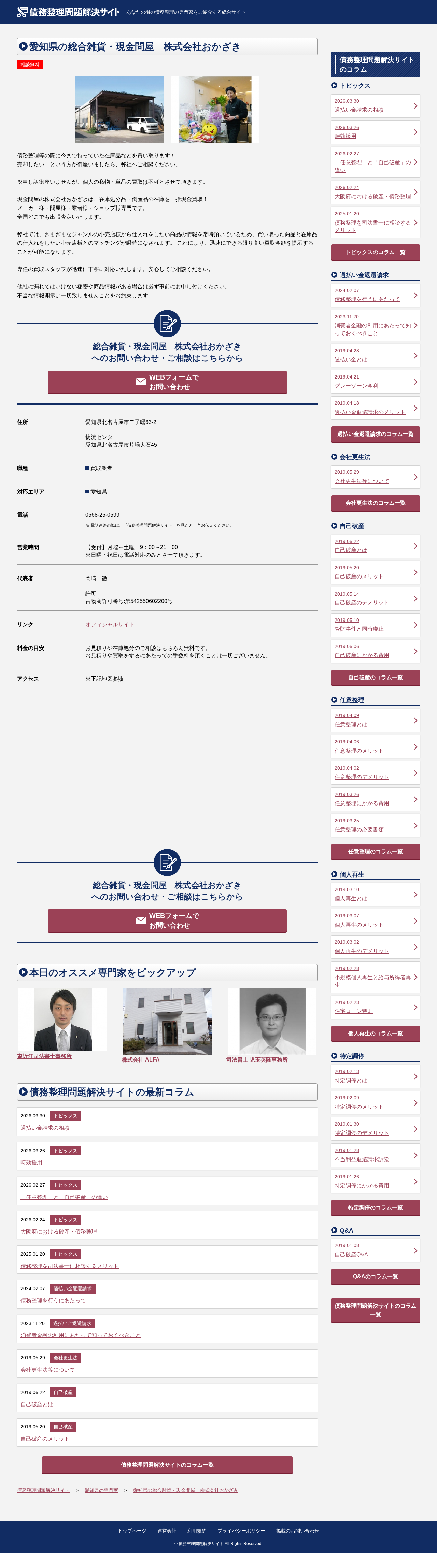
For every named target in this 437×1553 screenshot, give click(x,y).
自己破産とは (36, 1404)
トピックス (65, 1116)
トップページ (132, 1531)
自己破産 (63, 1392)
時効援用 (31, 1162)
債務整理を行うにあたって (53, 1300)
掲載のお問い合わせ (297, 1531)
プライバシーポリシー (241, 1531)
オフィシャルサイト (110, 624)
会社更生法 (65, 1357)
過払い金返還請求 (73, 1288)
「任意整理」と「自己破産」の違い (64, 1197)
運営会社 (167, 1531)
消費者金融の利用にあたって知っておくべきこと (80, 1335)
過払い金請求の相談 (45, 1128)
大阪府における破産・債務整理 (58, 1232)
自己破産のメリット (45, 1439)
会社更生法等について (47, 1370)
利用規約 (197, 1531)
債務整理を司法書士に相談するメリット (69, 1266)
